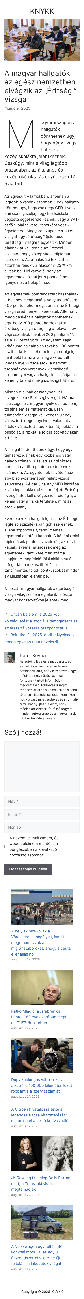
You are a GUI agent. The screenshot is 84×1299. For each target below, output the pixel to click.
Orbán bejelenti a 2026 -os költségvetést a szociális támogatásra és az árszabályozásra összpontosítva (41, 621)
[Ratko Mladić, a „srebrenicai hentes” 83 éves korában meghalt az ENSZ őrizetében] (42, 1001)
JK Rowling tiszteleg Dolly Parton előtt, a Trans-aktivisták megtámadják (40, 1184)
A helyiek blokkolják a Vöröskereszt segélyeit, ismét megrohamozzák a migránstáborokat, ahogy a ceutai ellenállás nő (41, 942)
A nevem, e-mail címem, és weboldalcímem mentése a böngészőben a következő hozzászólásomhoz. (33, 847)
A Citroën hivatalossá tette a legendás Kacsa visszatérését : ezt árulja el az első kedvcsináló (39, 1115)
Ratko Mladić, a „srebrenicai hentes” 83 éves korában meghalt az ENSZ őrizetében (41, 1017)
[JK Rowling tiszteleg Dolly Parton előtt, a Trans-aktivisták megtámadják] (42, 1168)
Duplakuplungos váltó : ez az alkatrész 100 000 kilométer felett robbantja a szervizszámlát (41, 1085)
